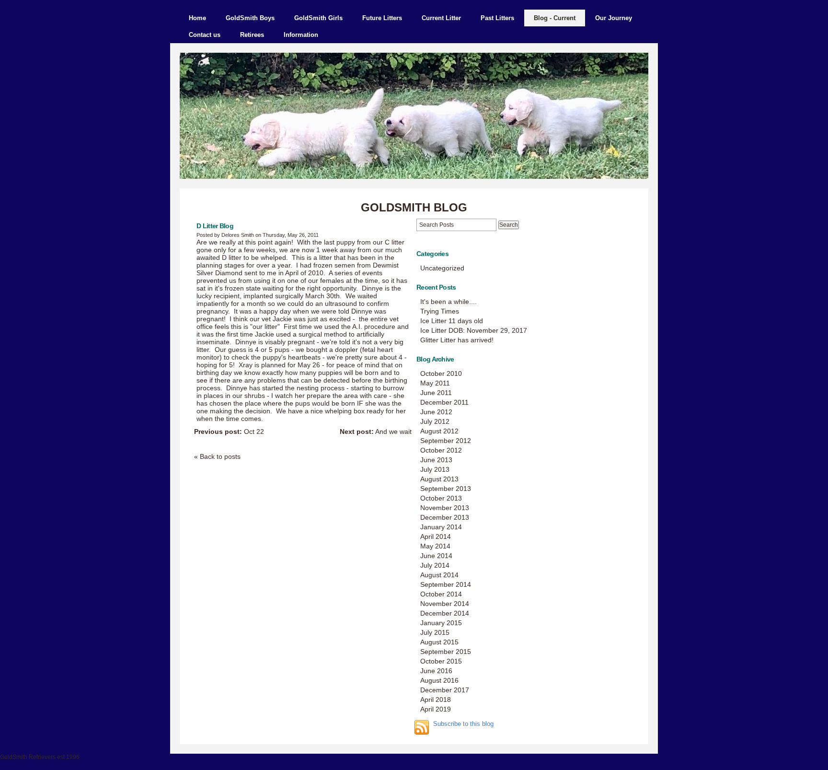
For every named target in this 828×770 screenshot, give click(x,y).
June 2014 (436, 556)
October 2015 (441, 661)
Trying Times (439, 311)
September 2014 (445, 584)
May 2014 (435, 546)
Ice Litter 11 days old (451, 321)
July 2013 (434, 469)
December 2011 (444, 402)
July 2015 (434, 632)
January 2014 (441, 527)
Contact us (204, 34)
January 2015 (441, 623)
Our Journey (613, 18)
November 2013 (444, 508)
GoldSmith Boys (250, 18)
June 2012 (436, 412)
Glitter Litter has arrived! (457, 340)
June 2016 (436, 671)
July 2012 (434, 421)
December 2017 (444, 690)
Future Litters (382, 18)
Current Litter (441, 18)
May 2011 (435, 383)
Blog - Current (554, 18)
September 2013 (445, 488)
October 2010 (441, 373)
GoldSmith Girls (318, 18)
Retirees (252, 34)
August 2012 (439, 431)
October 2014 (441, 594)
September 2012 (445, 440)
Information (301, 34)
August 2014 (439, 575)
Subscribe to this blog (463, 724)
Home (197, 18)
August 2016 (439, 680)
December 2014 (444, 613)
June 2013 (436, 460)
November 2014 (444, 603)
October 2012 (441, 450)
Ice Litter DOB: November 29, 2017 (473, 330)
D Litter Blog (214, 226)
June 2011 (436, 393)
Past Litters (497, 18)
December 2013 (444, 517)
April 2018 (435, 699)
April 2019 (435, 709)
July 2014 (434, 565)
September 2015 (445, 651)
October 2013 (441, 498)
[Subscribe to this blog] (421, 727)
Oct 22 (229, 431)
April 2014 (435, 536)
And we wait (376, 431)
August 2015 (439, 642)
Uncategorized (442, 268)
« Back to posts (217, 456)
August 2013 (439, 479)
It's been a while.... (448, 301)
